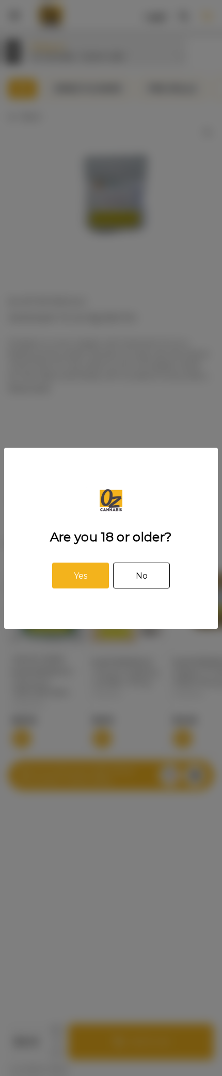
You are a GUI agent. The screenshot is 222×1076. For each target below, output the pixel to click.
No (142, 576)
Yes (80, 576)
